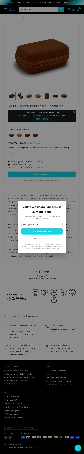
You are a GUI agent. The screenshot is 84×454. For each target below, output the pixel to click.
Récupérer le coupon (42, 231)
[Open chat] (78, 448)
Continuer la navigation (42, 239)
